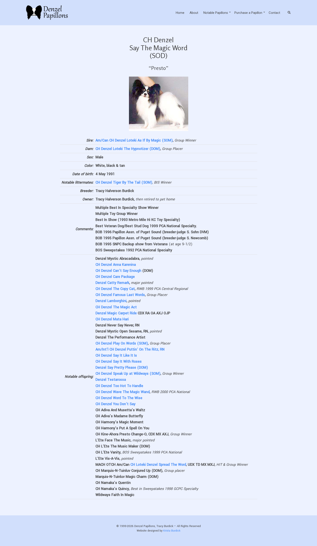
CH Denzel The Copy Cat (115, 288)
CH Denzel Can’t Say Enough (118, 270)
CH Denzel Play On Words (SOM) (122, 343)
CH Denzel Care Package (115, 276)
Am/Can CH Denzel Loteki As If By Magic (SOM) (134, 140)
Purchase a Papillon (248, 13)
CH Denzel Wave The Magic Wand (123, 391)
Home (180, 13)
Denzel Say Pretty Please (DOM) (122, 367)
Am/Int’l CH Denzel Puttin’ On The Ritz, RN (130, 349)
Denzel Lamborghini (111, 300)
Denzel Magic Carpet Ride (116, 313)
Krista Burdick (171, 531)
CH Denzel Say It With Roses (119, 361)
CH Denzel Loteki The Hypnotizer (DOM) (128, 148)
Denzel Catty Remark (112, 282)
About (194, 13)
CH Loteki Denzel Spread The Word (158, 464)
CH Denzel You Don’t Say (115, 403)
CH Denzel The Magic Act (116, 307)
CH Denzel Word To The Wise (119, 397)
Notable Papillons (215, 13)
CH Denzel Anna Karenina (116, 264)
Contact (274, 13)
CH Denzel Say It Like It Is (116, 355)
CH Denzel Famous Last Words (120, 294)
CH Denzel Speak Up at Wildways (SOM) (128, 373)
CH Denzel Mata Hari (112, 319)
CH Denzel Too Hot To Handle (119, 385)
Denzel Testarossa (111, 379)
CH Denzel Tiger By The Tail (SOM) (124, 182)
